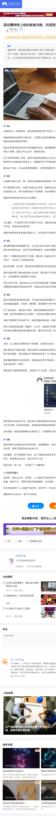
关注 (21, 29)
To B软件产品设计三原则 (18, 608)
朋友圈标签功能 (35, 541)
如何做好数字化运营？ (13, 771)
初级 (20, 541)
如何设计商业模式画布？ (15, 803)
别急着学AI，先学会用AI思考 (20, 596)
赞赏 (37, 506)
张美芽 (11, 29)
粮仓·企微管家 (16, 660)
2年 (8, 541)
